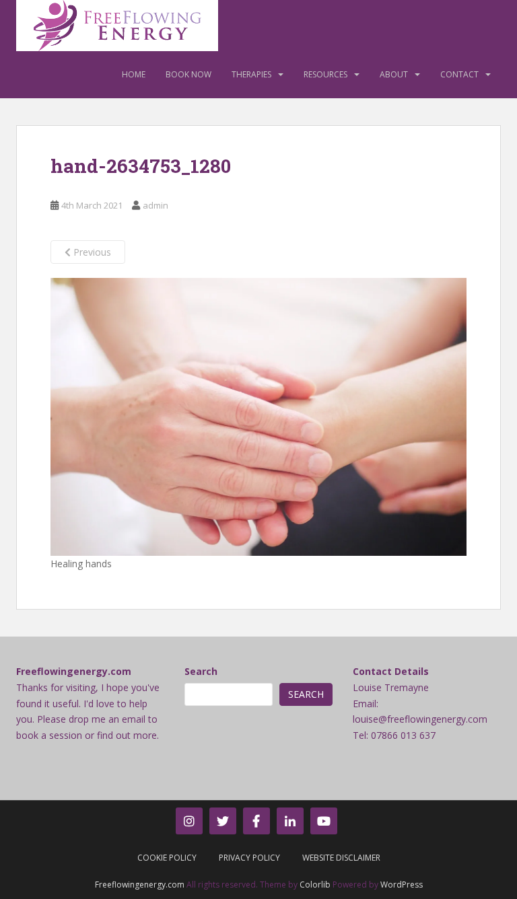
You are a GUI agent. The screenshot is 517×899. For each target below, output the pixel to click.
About (394, 74)
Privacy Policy (249, 857)
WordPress (401, 884)
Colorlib (315, 884)
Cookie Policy (167, 857)
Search (200, 671)
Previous (91, 252)
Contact (459, 74)
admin (155, 205)
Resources (325, 74)
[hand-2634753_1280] (258, 416)
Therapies (251, 74)
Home (133, 74)
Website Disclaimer (341, 857)
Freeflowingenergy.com (139, 884)
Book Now (188, 74)
